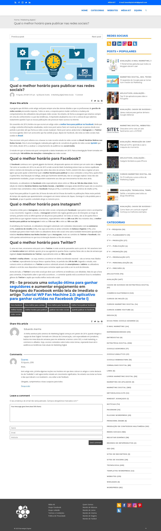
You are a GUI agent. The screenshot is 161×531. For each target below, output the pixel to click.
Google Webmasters (117, 360)
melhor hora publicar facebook (83, 305)
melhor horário (16, 310)
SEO (142, 77)
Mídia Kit (51, 504)
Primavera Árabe (115, 421)
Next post (96, 37)
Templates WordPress (118, 471)
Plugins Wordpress (117, 415)
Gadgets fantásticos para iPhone (133, 161)
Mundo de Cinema (90, 513)
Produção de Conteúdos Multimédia (126, 426)
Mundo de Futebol (90, 519)
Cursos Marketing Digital (133, 174)
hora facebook (16, 305)
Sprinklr (94, 143)
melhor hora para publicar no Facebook (77, 124)
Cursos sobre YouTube (118, 310)
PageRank (112, 410)
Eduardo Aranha (44, 95)
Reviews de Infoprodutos (120, 443)
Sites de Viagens (115, 460)
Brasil (20, 135)
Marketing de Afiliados (119, 382)
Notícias (111, 404)
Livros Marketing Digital (120, 376)
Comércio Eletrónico (118, 293)
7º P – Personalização (118, 263)
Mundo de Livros (89, 510)
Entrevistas (113, 337)
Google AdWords (116, 349)
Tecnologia (151, 77)
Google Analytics (116, 354)
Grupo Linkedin (54, 510)
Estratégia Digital (117, 343)
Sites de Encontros (117, 454)
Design (110, 315)
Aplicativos (126, 93)
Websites (145, 125)
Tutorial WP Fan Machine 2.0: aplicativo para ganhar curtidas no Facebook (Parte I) (52, 296)
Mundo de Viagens (90, 516)
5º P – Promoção (115, 252)
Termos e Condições (56, 513)
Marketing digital (28, 20)
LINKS (109, 371)
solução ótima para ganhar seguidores (54, 284)
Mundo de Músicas (90, 507)
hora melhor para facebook (58, 305)
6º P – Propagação (116, 257)
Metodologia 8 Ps (116, 393)
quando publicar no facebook (83, 310)
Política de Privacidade (56, 516)
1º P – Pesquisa (114, 229)
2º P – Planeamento (117, 235)
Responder (25, 386)
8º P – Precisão (114, 268)
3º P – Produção (115, 240)
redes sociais (16, 314)
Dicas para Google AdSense (121, 321)
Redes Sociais (69, 95)
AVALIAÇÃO (125, 61)
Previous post (17, 37)
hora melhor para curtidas (35, 305)
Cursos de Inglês (116, 299)
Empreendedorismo (116, 332)
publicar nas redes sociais (59, 310)
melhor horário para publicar (36, 310)
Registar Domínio (116, 437)
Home (16, 20)
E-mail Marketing (141, 61)
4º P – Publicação (116, 246)
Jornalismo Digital (117, 365)
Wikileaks (112, 482)
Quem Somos (88, 504)
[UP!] (146, 528)
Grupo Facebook (54, 507)
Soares (24, 359)
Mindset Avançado (116, 398)
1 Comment (79, 95)
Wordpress (113, 487)
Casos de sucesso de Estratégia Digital (128, 285)
